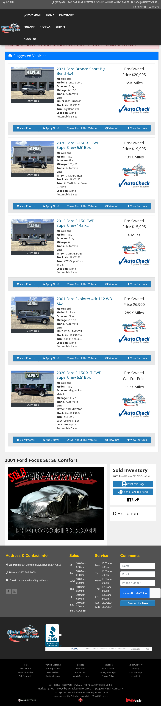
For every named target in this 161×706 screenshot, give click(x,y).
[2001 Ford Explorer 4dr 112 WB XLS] (32, 313)
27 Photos (33, 252)
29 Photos (33, 175)
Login (9, 2)
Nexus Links (135, 676)
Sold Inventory (135, 664)
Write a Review (53, 676)
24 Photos (33, 330)
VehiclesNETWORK (78, 688)
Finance (29, 27)
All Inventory (25, 668)
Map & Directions (80, 676)
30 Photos (33, 101)
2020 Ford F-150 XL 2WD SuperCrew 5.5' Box (78, 145)
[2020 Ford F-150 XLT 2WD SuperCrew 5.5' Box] (32, 387)
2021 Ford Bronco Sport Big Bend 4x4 (81, 71)
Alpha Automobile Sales (98, 684)
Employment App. (108, 672)
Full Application (53, 668)
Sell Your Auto (25, 676)
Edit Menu (34, 15)
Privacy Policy (108, 676)
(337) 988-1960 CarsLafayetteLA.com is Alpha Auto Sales (91, 2)
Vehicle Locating (53, 664)
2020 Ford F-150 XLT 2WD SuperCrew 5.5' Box (79, 375)
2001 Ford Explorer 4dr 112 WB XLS (84, 301)
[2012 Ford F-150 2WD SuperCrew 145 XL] (32, 235)
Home (50, 15)
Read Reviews (53, 672)
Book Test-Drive (25, 672)
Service (60, 27)
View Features (138, 128)
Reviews (45, 27)
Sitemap (135, 668)
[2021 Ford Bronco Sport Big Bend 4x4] (32, 83)
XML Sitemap (135, 672)
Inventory (66, 15)
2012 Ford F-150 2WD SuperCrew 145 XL (76, 223)
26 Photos (33, 404)
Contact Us (80, 672)
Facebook (108, 664)
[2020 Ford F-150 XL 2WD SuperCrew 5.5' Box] (32, 157)
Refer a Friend (108, 668)
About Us (30, 39)
